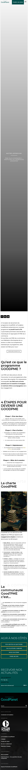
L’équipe (3, 739)
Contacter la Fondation (7, 714)
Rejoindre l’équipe (5, 746)
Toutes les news (5, 741)
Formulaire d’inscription (14, 351)
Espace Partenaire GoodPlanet (9, 766)
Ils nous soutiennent (6, 743)
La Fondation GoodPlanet (8, 736)
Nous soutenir (4, 754)
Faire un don (18, 2)
